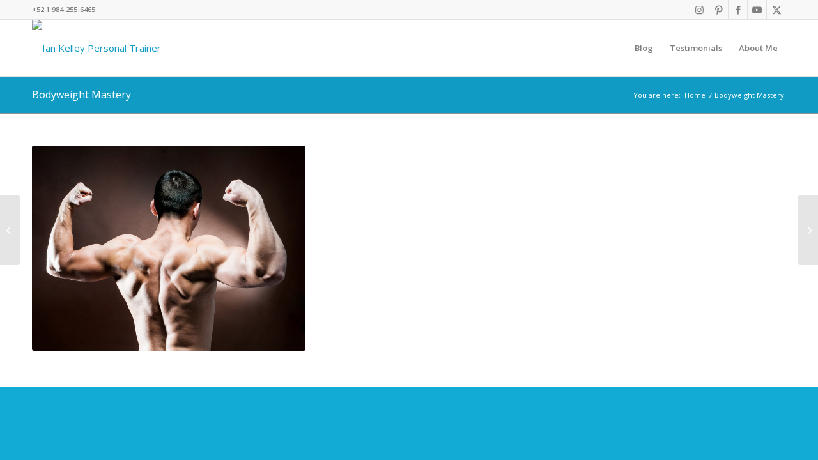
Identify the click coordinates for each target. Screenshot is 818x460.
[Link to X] (776, 9)
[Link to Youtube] (757, 9)
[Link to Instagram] (699, 9)
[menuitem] (643, 48)
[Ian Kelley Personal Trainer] (96, 48)
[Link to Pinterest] (718, 9)
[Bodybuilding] (10, 230)
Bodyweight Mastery (81, 95)
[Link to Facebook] (738, 9)
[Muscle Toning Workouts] (808, 230)
